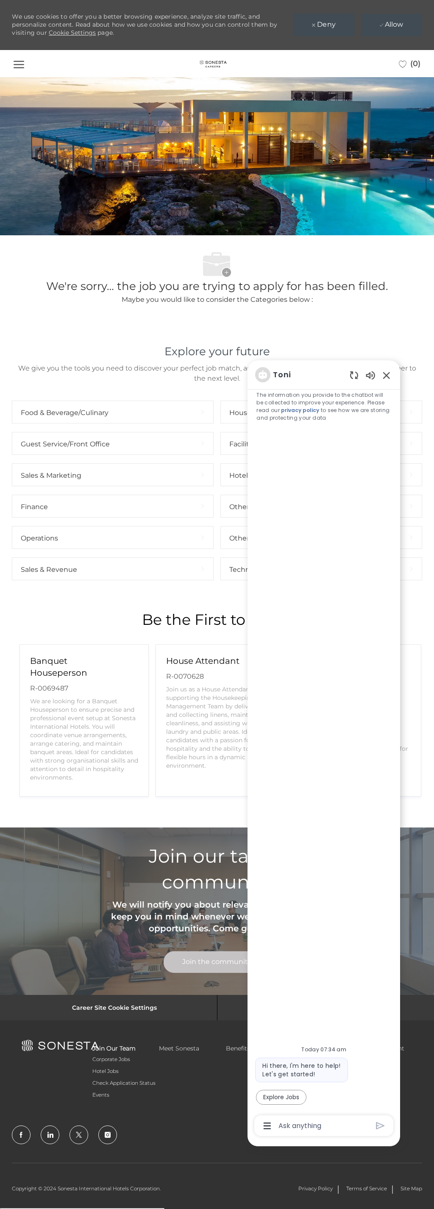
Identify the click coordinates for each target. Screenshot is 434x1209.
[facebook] (21, 1134)
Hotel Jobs (105, 1071)
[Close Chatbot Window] (386, 375)
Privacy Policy (315, 1188)
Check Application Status (124, 1083)
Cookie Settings (72, 32)
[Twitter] (79, 1134)
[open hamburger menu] (19, 63)
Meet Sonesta (179, 1048)
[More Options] (267, 1126)
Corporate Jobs (111, 1059)
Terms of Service (366, 1188)
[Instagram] (107, 1134)
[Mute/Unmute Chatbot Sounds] (370, 375)
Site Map (411, 1188)
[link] (217, 962)
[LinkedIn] (50, 1134)
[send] (380, 1125)
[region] (324, 749)
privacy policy (300, 410)
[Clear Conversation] (354, 375)
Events (100, 1095)
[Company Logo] (213, 63)
